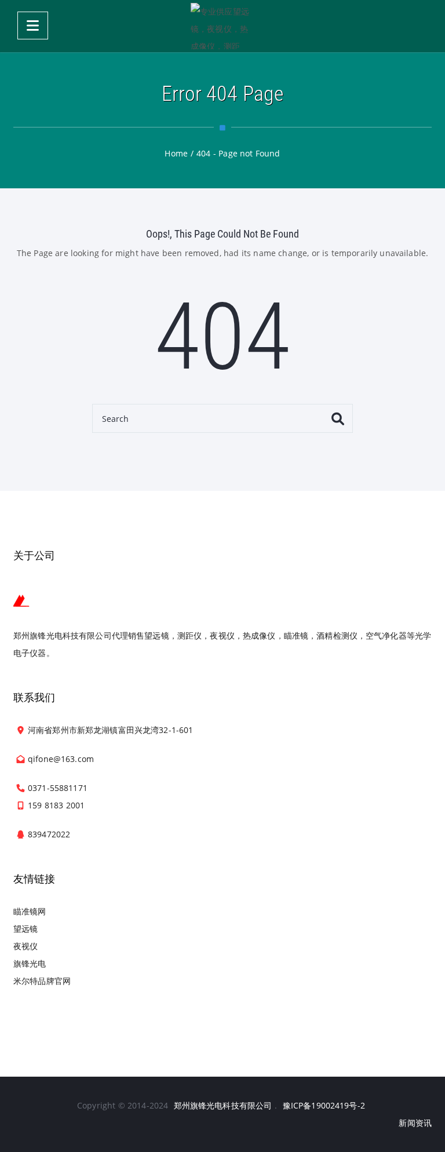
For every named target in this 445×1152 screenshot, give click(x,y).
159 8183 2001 (56, 805)
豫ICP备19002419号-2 (324, 1105)
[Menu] (32, 25)
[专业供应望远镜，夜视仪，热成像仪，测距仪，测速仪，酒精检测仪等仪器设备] (222, 26)
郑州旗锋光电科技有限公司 (223, 1105)
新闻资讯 (415, 1122)
